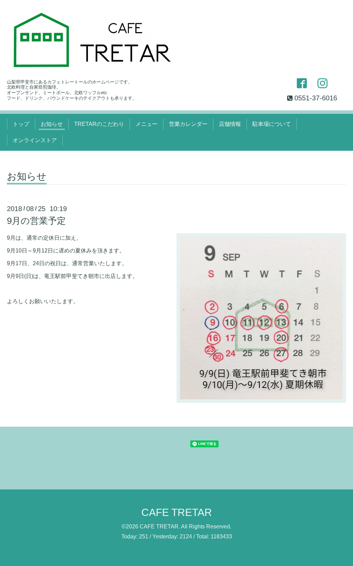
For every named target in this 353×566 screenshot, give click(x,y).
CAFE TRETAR (176, 512)
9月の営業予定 (36, 221)
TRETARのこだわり (99, 124)
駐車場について (271, 124)
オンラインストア (35, 140)
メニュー (146, 124)
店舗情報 (230, 124)
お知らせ (52, 124)
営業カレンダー (188, 124)
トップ (21, 124)
